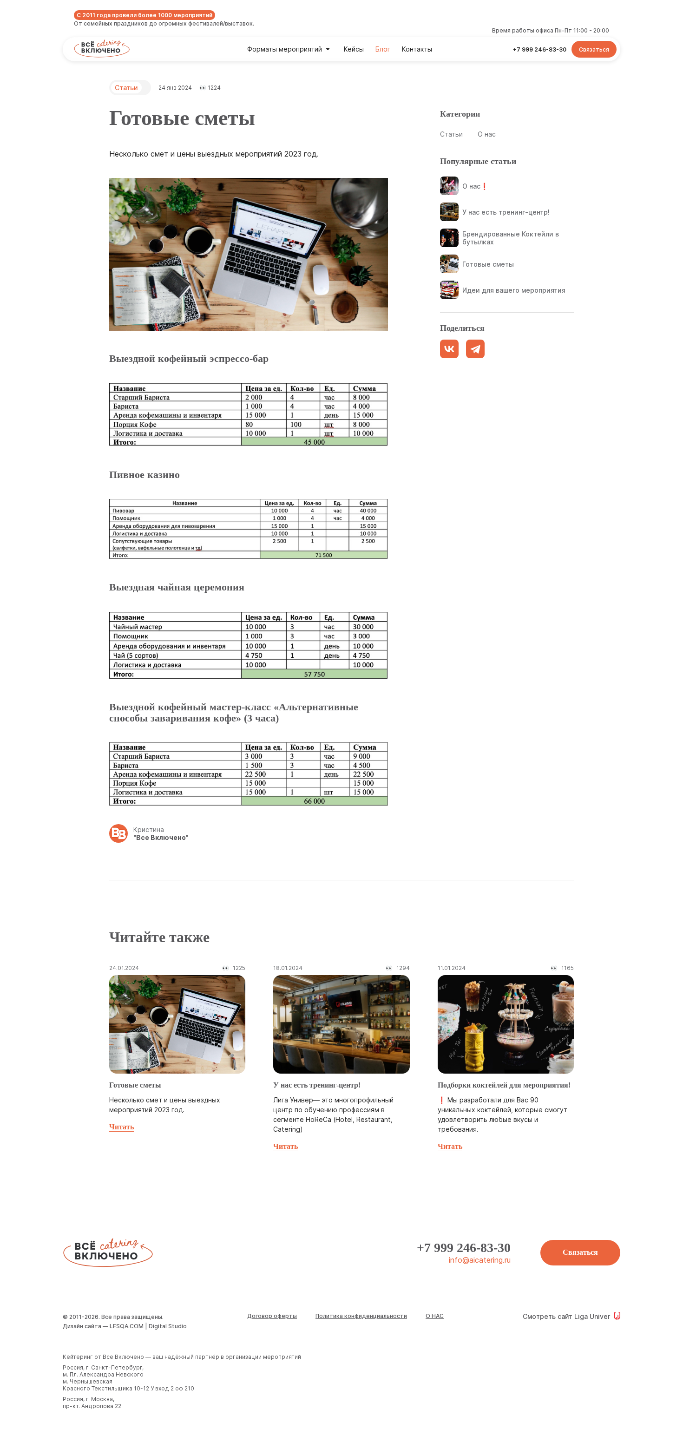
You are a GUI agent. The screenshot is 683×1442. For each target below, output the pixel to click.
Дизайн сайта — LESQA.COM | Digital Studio (125, 1326)
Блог (382, 49)
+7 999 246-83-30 (464, 1247)
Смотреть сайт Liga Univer (566, 1316)
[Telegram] (475, 349)
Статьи (126, 88)
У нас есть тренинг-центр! (317, 1085)
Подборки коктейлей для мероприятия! (504, 1085)
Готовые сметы (135, 1085)
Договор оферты (272, 1315)
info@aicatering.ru (480, 1260)
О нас (487, 134)
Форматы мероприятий (284, 49)
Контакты (417, 49)
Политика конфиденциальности (361, 1315)
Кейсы (354, 49)
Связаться (580, 1252)
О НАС (435, 1315)
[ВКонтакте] (449, 349)
